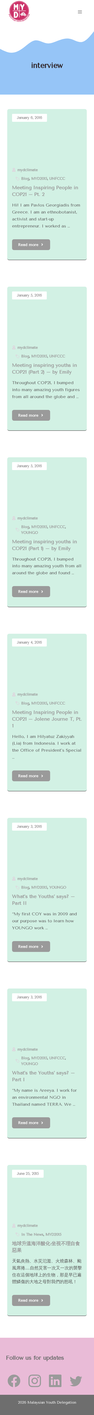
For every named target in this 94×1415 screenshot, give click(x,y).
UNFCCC (57, 178)
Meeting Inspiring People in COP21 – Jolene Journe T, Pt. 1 (47, 719)
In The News (32, 1234)
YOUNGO (29, 532)
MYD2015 (39, 178)
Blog (25, 178)
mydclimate (28, 170)
